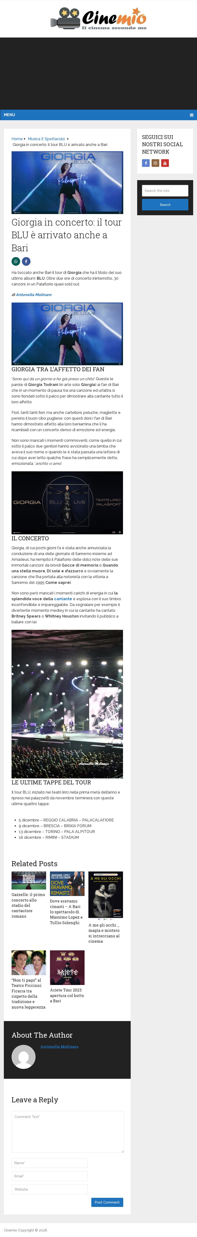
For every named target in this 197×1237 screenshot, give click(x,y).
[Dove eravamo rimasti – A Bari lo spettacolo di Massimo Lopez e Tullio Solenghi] (67, 883)
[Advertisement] (98, 73)
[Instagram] (155, 163)
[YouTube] (165, 163)
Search (165, 205)
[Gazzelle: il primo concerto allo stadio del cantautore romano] (29, 880)
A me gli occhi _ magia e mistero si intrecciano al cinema (104, 933)
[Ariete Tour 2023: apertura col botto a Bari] (67, 967)
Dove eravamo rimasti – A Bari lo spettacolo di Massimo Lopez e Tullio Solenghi (66, 911)
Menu (9, 115)
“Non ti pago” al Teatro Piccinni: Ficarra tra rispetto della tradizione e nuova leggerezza (28, 994)
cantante (63, 599)
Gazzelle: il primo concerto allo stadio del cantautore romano (28, 905)
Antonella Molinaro (33, 294)
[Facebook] (146, 163)
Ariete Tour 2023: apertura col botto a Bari (67, 995)
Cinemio (10, 1230)
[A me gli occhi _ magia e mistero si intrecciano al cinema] (105, 895)
